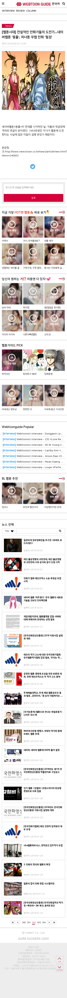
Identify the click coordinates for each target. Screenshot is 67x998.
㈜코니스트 (33, 947)
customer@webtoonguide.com (37, 965)
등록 (33, 198)
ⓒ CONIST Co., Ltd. (33, 932)
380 (24, 922)
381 (29, 922)
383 (39, 922)
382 (34, 922)
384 (44, 922)
